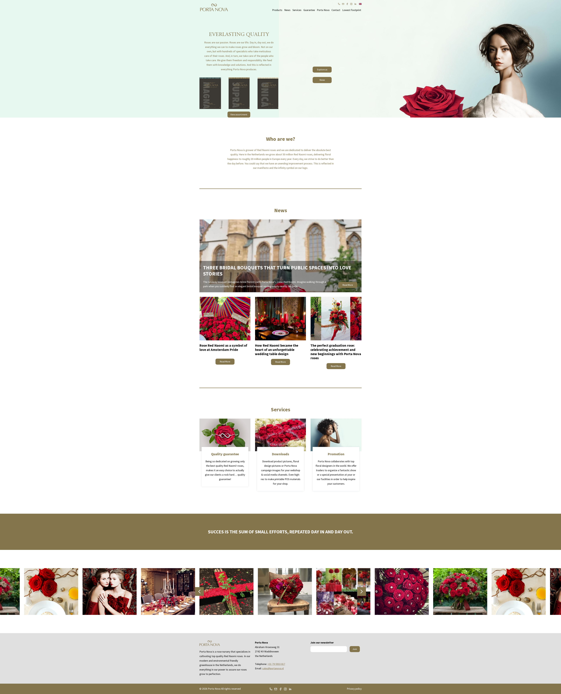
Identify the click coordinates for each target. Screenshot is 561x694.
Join (355, 649)
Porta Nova (323, 10)
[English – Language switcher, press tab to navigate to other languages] (360, 4)
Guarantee (309, 10)
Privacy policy (354, 688)
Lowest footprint (351, 10)
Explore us (322, 69)
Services (296, 10)
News (287, 10)
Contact (335, 10)
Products (277, 10)
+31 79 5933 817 (276, 664)
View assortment (238, 114)
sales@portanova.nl (273, 668)
